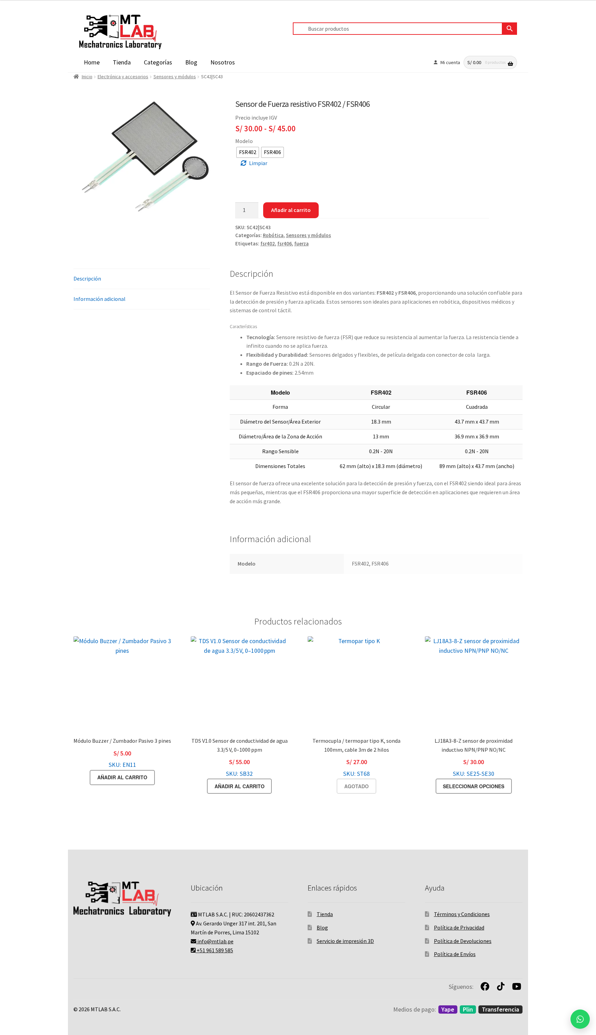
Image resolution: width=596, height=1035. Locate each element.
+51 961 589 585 (214, 950)
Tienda (122, 62)
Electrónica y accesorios (123, 76)
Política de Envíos (455, 954)
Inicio (87, 76)
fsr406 (284, 244)
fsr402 (267, 244)
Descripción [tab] (87, 278)
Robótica (273, 235)
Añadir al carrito (291, 209)
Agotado (356, 786)
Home (92, 62)
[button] (580, 1019)
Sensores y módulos (174, 76)
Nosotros (222, 62)
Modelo (244, 141)
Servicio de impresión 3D (345, 940)
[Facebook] (485, 986)
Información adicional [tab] (99, 298)
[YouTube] (517, 986)
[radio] (248, 152)
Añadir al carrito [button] (122, 777)
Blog (191, 62)
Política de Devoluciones (462, 940)
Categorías (158, 62)
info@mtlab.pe (215, 941)
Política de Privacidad (459, 927)
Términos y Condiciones (462, 914)
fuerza (301, 244)
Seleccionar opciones (473, 786)
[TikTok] (501, 986)
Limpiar (258, 163)
